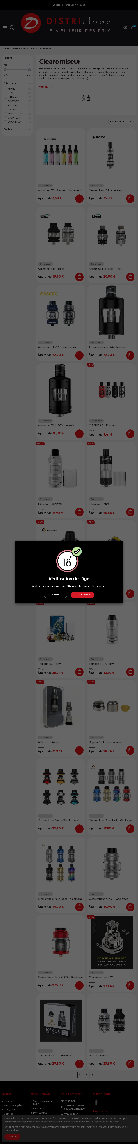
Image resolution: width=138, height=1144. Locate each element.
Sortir (55, 594)
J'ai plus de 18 (82, 594)
